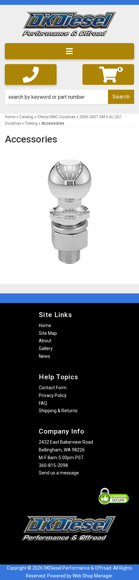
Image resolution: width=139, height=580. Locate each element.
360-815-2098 (53, 465)
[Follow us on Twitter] (76, 553)
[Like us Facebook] (58, 553)
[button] (69, 97)
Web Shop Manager (92, 575)
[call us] (31, 74)
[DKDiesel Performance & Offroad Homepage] (69, 26)
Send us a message (59, 472)
